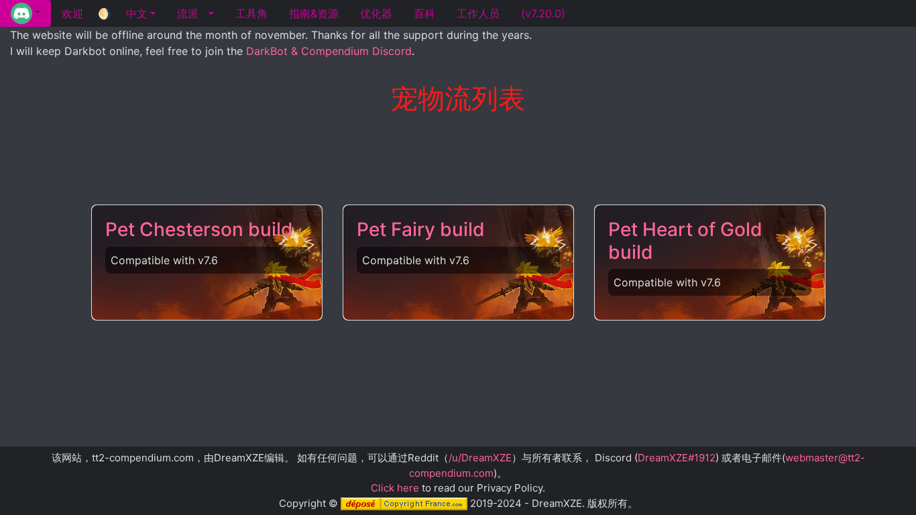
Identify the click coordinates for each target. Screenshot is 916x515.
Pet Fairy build (421, 229)
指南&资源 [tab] (314, 13)
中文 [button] (137, 13)
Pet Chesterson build (199, 229)
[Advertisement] (458, 160)
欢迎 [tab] (72, 13)
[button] (25, 13)
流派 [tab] (187, 13)
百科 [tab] (424, 13)
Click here (395, 487)
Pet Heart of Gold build (685, 241)
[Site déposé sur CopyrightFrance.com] (404, 503)
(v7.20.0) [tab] (543, 13)
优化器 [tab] (376, 13)
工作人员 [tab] (478, 13)
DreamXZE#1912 (676, 457)
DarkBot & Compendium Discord (329, 51)
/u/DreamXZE (480, 457)
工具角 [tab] (251, 13)
